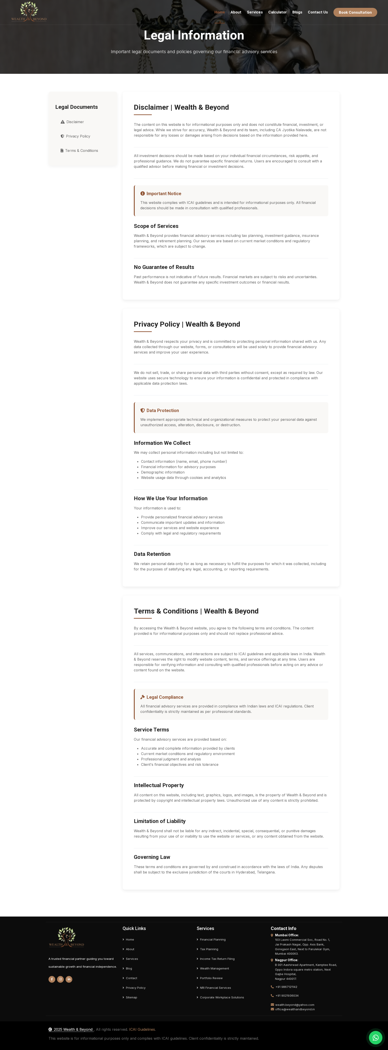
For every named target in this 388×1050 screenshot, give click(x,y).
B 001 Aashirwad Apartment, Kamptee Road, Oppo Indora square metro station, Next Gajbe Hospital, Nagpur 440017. (306, 971)
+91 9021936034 (287, 995)
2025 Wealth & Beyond (74, 1029)
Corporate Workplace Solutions (222, 997)
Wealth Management (214, 968)
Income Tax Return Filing (217, 958)
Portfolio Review (211, 978)
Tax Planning (209, 949)
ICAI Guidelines (142, 1029)
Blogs (297, 12)
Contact (131, 978)
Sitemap (131, 997)
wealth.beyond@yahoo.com (294, 1004)
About (236, 12)
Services (255, 12)
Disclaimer (75, 122)
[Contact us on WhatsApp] (375, 1037)
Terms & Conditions (81, 150)
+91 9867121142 (286, 987)
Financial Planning (213, 939)
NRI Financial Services (215, 987)
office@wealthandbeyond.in (295, 1009)
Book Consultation (355, 12)
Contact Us (318, 12)
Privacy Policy (78, 136)
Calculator (277, 12)
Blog (129, 968)
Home (219, 12)
